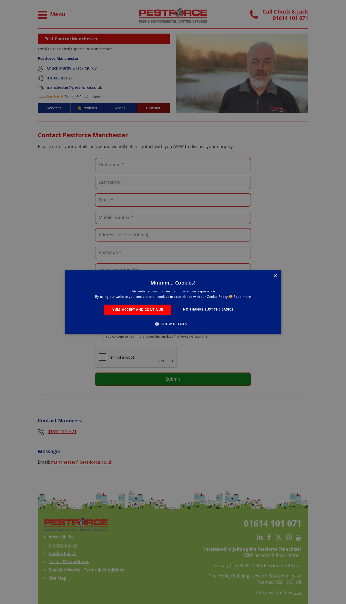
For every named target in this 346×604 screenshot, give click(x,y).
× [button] (275, 276)
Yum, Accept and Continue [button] (137, 310)
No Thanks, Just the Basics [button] (208, 309)
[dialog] (173, 302)
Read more (242, 296)
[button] (173, 324)
